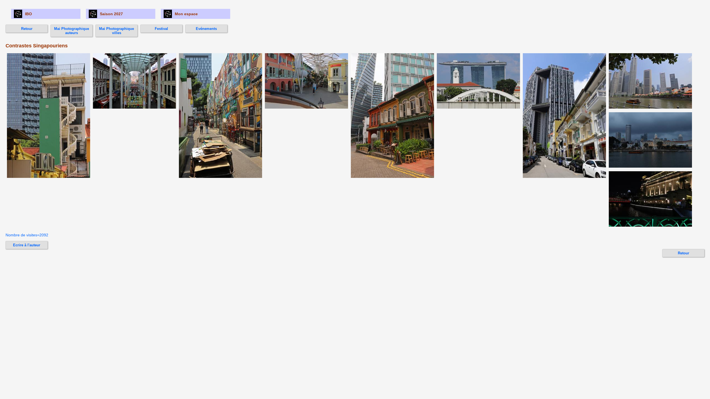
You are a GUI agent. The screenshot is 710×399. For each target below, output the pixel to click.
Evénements (206, 29)
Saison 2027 (111, 14)
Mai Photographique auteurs (71, 31)
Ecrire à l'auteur (26, 245)
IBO (28, 14)
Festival (161, 29)
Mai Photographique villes (116, 31)
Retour (26, 29)
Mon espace (186, 14)
